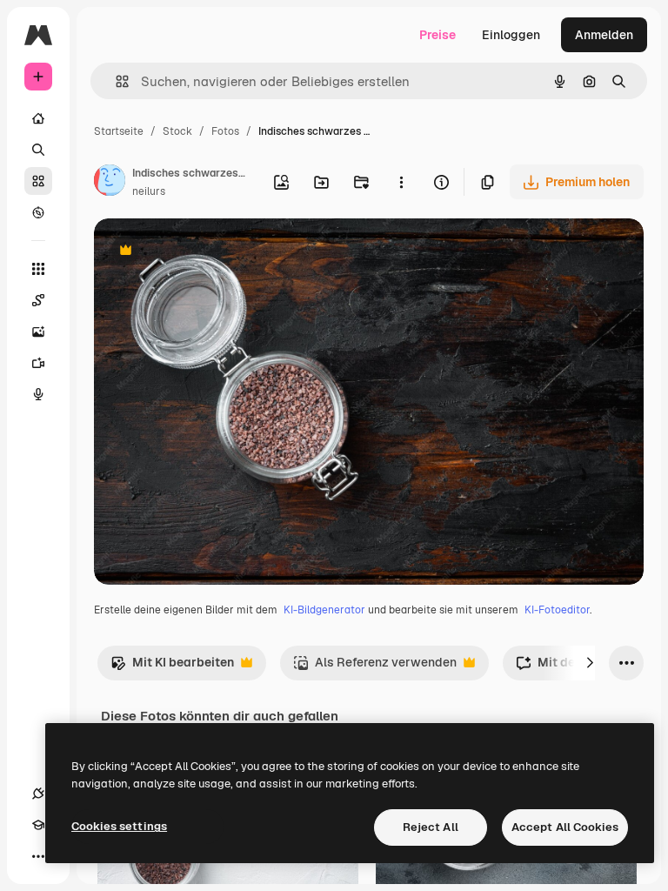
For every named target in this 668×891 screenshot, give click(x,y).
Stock (177, 131)
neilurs (148, 191)
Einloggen (511, 35)
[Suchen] (38, 150)
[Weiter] (589, 663)
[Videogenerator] (38, 363)
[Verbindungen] (38, 793)
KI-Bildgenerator (324, 610)
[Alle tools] (38, 269)
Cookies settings (119, 826)
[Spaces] (38, 300)
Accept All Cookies (564, 827)
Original (205, 252)
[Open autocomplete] (115, 81)
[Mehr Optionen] (401, 181)
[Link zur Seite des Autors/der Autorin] (109, 182)
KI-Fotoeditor (557, 610)
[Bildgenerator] (38, 331)
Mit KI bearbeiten (172, 667)
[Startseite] (38, 118)
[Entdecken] (38, 212)
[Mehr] (38, 856)
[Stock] (38, 181)
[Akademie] (38, 825)
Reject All (430, 827)
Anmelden (604, 35)
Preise (437, 35)
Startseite (119, 131)
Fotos (225, 131)
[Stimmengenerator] (38, 394)
